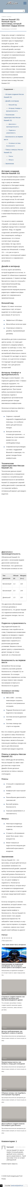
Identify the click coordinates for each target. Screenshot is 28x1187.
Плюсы (11, 156)
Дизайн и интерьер (12, 101)
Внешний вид (13, 105)
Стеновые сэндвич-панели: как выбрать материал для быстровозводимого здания (13, 998)
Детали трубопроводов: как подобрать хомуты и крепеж (12, 1032)
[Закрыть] (1, 1185)
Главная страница (6, 16)
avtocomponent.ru (17, 1185)
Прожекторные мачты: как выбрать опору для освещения (13, 1063)
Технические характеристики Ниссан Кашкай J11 (12, 117)
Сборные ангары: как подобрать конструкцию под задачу (14, 1093)
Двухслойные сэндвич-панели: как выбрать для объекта (13, 1124)
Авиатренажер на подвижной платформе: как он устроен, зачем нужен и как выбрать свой (14, 965)
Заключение (9, 163)
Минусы (11, 160)
